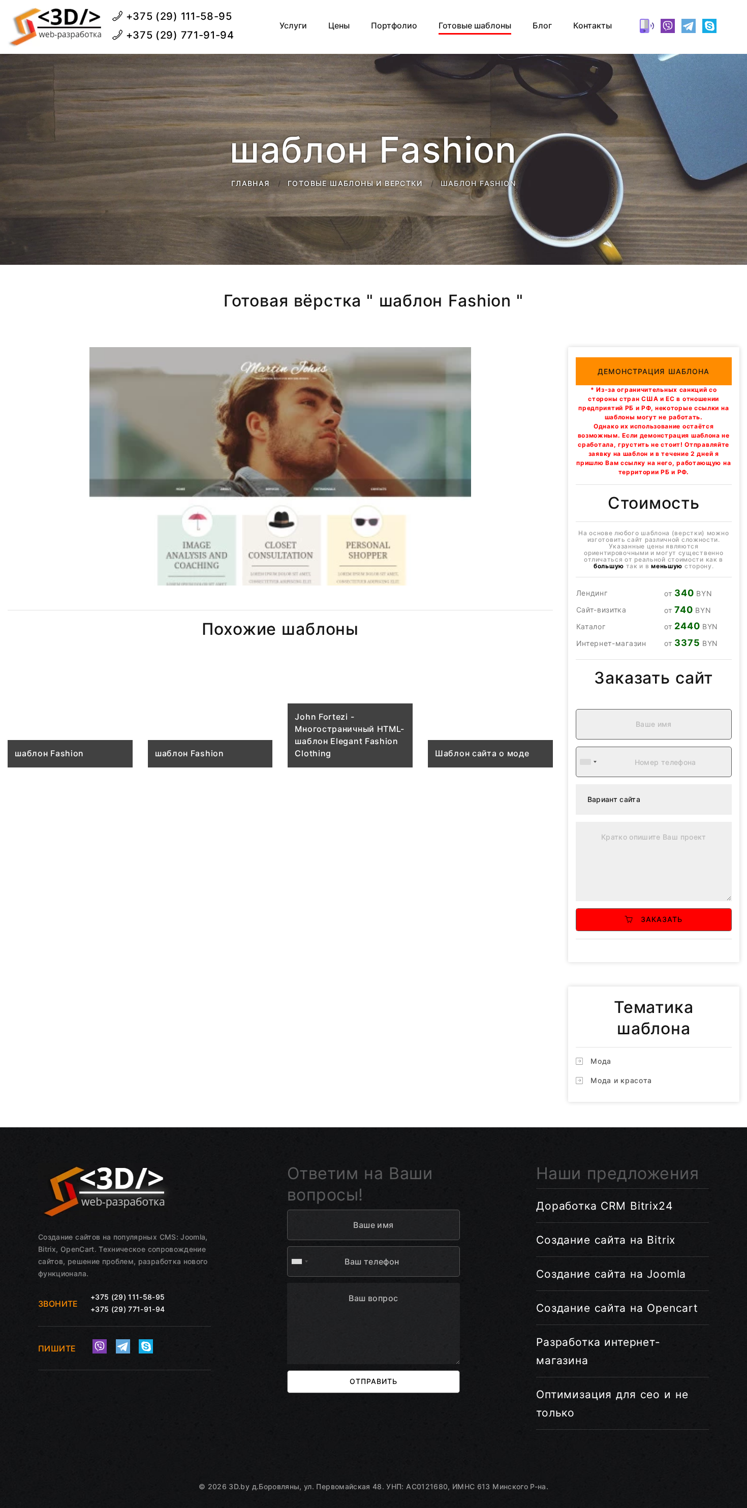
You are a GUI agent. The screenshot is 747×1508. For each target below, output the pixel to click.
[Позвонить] (647, 26)
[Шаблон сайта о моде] (490, 717)
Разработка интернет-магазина (598, 1351)
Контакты (592, 25)
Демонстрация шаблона (654, 371)
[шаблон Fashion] (70, 717)
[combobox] (588, 762)
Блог (542, 25)
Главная (250, 183)
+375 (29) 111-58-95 (177, 16)
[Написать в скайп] (709, 26)
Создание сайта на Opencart (617, 1308)
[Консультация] (730, 26)
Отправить (373, 1381)
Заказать (658, 919)
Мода (600, 1061)
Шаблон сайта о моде (482, 753)
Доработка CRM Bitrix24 (604, 1205)
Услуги (293, 25)
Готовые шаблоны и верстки (355, 183)
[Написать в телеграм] (688, 26)
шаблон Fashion (49, 753)
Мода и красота (621, 1080)
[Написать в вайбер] (668, 26)
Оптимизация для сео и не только (612, 1403)
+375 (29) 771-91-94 (178, 35)
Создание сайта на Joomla (611, 1274)
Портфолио (394, 25)
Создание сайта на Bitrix (605, 1240)
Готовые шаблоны (475, 25)
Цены (339, 25)
